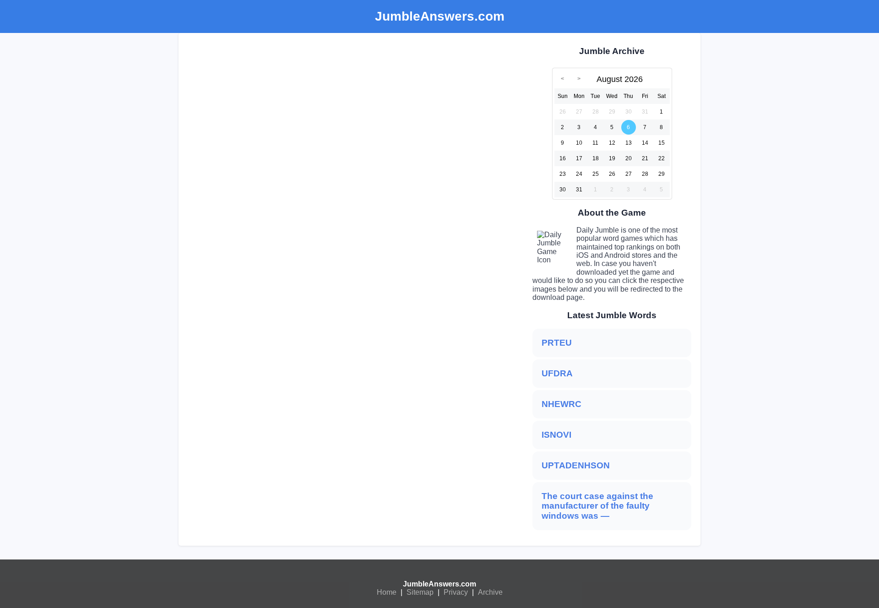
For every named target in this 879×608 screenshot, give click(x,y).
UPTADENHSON (576, 465)
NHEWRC (561, 404)
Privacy (456, 592)
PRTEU (557, 342)
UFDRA (557, 373)
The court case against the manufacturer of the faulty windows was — (597, 506)
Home (386, 592)
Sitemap (420, 592)
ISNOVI (556, 435)
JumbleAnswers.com (439, 584)
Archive (490, 592)
